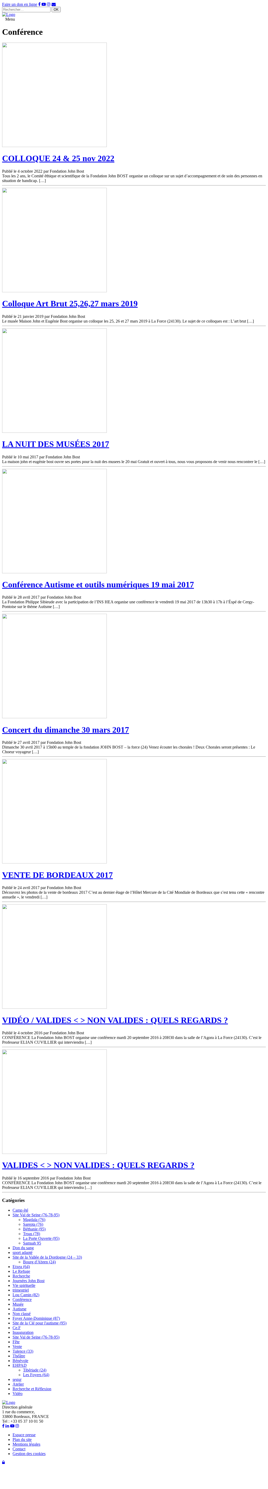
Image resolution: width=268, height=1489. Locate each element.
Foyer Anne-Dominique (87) (36, 1318)
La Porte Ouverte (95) (41, 1238)
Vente (17, 1346)
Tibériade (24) (34, 1370)
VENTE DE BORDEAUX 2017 (57, 875)
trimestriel (21, 1290)
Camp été (20, 1210)
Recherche (21, 1276)
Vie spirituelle (24, 1285)
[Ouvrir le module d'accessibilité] (12, 1484)
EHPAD (20, 1365)
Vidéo (18, 1393)
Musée (18, 1304)
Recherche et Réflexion (32, 1389)
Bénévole (20, 1360)
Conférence (22, 1299)
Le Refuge (21, 1271)
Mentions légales (26, 1444)
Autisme (19, 1309)
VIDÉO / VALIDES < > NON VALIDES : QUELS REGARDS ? (115, 1020)
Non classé (22, 1313)
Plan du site (22, 1439)
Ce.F (17, 1327)
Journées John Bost (28, 1280)
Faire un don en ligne (19, 4)
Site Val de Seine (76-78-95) (36, 1215)
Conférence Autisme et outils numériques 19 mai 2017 (98, 584)
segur (17, 1379)
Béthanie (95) (34, 1229)
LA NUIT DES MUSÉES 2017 (55, 444)
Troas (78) (31, 1233)
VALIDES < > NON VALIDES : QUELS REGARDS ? (98, 1165)
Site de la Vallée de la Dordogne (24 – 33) (47, 1257)
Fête (16, 1342)
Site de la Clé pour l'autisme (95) (39, 1323)
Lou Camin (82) (26, 1295)
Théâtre (19, 1356)
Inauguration (23, 1332)
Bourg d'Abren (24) (39, 1262)
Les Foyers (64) (36, 1375)
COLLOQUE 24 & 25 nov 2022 (58, 158)
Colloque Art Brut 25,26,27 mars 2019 (70, 303)
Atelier (18, 1384)
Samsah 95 (32, 1243)
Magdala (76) (34, 1219)
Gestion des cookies (29, 1453)
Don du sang (23, 1248)
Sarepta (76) (33, 1224)
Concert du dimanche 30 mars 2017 (65, 729)
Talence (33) (23, 1351)
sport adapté (22, 1252)
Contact (19, 1449)
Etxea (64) (21, 1266)
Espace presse (24, 1435)
